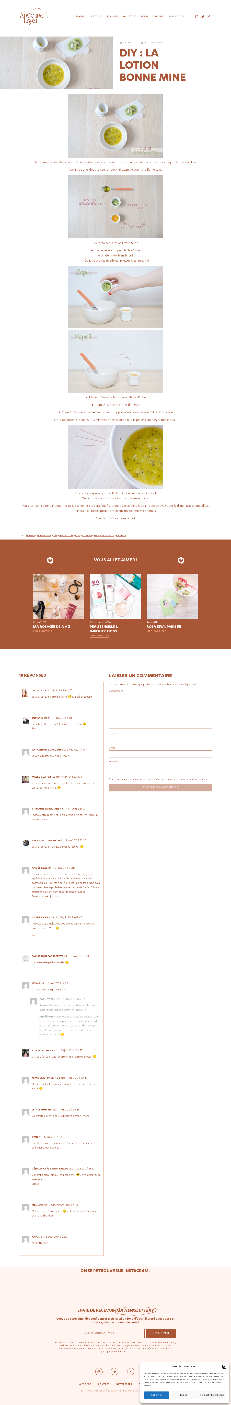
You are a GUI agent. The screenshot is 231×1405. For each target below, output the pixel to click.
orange (121, 535)
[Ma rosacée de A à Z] (58, 618)
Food (144, 16)
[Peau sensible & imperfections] (115, 618)
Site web (113, 761)
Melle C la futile (43, 777)
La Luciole (39, 690)
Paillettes (129, 16)
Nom (112, 734)
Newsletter (176, 16)
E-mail (113, 748)
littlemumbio (42, 1109)
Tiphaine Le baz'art (46, 809)
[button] (224, 1366)
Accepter (156, 1395)
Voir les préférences (212, 1395)
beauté (30, 535)
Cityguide (112, 16)
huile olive (66, 535)
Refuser (183, 1395)
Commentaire (116, 691)
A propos (158, 16)
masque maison (104, 535)
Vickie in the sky (43, 1050)
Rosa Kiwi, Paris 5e (164, 627)
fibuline (37, 1205)
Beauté (80, 16)
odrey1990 (39, 718)
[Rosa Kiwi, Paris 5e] (172, 618)
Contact (104, 1384)
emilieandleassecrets (48, 956)
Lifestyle (95, 16)
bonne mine (44, 535)
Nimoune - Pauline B (46, 1078)
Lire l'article (42, 631)
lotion (87, 535)
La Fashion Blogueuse (47, 750)
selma (36, 983)
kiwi (77, 535)
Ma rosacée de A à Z (51, 627)
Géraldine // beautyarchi (50, 1168)
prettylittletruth (46, 840)
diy (55, 535)
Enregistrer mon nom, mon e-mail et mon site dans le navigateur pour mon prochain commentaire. (160, 779)
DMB (35, 1137)
